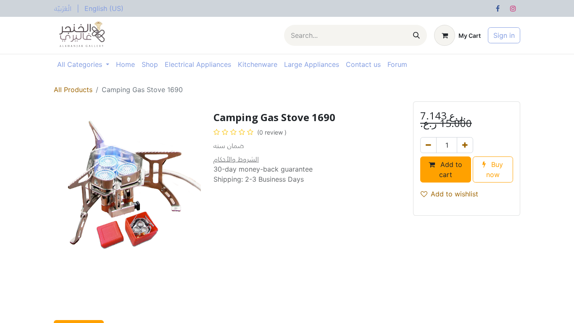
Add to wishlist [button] (454, 194)
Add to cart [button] (450, 169)
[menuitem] (62, 8)
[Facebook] (497, 8)
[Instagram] (513, 8)
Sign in (504, 35)
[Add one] (465, 145)
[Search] (416, 35)
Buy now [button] (494, 169)
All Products (73, 89)
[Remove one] (428, 145)
